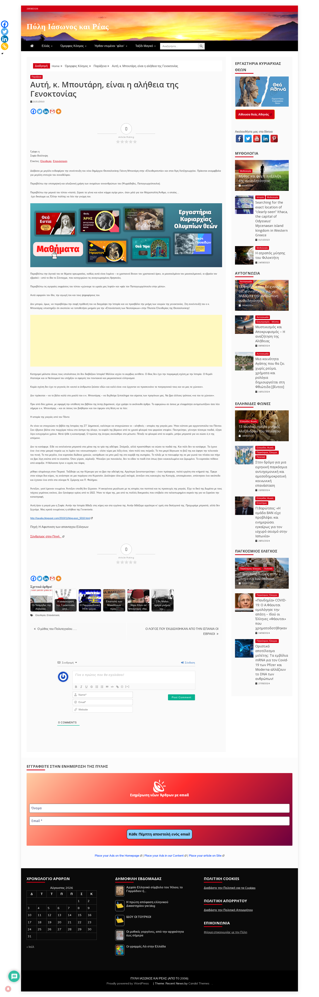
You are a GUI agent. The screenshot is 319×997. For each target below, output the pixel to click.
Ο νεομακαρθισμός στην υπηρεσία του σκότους (258, 576)
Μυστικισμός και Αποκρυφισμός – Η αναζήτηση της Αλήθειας (270, 334)
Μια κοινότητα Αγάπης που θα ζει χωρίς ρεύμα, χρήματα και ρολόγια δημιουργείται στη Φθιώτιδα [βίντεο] (270, 373)
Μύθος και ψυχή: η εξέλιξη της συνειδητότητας (260, 178)
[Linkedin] (46, 111)
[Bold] (76, 687)
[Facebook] (33, 111)
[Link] (117, 687)
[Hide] (2, 53)
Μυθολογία (246, 153)
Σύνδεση (189, 662)
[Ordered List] (96, 687)
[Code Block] (112, 687)
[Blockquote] (107, 687)
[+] (127, 686)
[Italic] (81, 687)
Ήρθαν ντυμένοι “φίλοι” (110, 46)
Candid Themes (198, 983)
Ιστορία (260, 197)
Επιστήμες (262, 503)
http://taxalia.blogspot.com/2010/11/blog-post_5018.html (60, 518)
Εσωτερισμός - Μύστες (268, 321)
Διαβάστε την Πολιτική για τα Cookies (229, 888)
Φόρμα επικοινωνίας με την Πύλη (225, 932)
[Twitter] (39, 111)
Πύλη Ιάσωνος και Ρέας (68, 25)
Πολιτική (261, 457)
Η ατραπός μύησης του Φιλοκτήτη (270, 255)
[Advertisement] (126, 341)
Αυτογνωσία (247, 273)
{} (122, 686)
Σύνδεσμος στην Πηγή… (45, 536)
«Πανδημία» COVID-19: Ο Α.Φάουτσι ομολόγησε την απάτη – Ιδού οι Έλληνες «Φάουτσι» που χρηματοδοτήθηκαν (271, 614)
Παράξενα (36, 76)
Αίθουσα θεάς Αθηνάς (253, 114)
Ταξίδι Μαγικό (144, 46)
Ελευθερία (46, 161)
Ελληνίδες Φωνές (253, 403)
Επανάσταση (60, 161)
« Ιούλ (30, 947)
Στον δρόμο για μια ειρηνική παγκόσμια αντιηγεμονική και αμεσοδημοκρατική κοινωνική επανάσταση (271, 474)
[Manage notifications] (8, 989)
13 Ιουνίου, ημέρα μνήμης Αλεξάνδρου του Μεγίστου (260, 428)
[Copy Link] (4, 46)
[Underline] (86, 687)
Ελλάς (46, 46)
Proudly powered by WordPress (128, 983)
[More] (58, 111)
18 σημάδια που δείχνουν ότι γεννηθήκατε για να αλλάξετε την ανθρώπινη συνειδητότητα (259, 293)
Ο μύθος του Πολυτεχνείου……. (57, 629)
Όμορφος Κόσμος (72, 46)
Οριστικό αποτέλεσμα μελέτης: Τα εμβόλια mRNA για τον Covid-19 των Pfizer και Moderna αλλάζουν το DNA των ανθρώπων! (271, 662)
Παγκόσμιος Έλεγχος (267, 452)
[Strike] (91, 687)
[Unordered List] (101, 687)
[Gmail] (52, 111)
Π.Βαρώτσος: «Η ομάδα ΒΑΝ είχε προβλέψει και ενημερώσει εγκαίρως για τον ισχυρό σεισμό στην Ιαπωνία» (271, 522)
